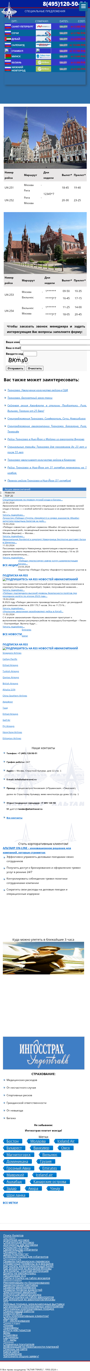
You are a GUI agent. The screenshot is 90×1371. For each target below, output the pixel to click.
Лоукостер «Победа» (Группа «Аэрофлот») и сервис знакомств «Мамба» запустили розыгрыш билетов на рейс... (41, 519)
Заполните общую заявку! (21, 1356)
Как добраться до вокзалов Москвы (27, 1268)
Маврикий (15, 1175)
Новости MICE (12, 1313)
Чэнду (55, 1188)
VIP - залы (9, 1340)
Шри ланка (16, 1195)
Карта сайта (11, 1351)
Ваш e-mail (13, 348)
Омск (65, 1148)
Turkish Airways (11, 671)
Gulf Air (6, 719)
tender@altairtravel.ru (30, 809)
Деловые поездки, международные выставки (33, 1304)
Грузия (46, 1161)
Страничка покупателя (18, 1344)
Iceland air (44, 1175)
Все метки (10, 1203)
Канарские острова (49, 1181)
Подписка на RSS (15, 575)
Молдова (38, 1141)
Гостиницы (10, 1337)
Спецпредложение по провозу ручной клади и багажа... (33, 499)
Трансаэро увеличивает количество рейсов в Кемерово (41, 460)
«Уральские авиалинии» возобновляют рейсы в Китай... (33, 611)
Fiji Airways (8, 726)
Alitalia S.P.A (9, 689)
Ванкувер (41, 1148)
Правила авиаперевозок (19, 1287)
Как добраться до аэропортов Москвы (29, 1299)
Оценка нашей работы (18, 1311)
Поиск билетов (13, 1235)
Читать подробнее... (14, 514)
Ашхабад (14, 1181)
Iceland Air (66, 1141)
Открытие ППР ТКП (16, 1247)
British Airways (10, 683)
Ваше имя (13, 342)
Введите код (14, 354)
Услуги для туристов (17, 1330)
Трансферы (11, 1328)
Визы (6, 1332)
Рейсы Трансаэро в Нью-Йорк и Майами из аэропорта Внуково (45, 439)
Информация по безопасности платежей (31, 1347)
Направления (12, 1354)
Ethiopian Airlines (12, 738)
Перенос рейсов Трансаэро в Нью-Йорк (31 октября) (39, 480)
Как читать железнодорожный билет (28, 1266)
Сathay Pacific (10, 658)
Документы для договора (20, 1245)
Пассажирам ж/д (14, 1276)
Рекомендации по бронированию (26, 1283)
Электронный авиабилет (20, 1292)
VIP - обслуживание (16, 1321)
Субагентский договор (18, 1242)
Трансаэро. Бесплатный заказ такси (29, 398)
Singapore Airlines (12, 652)
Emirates (26, 629)
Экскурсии (10, 1318)
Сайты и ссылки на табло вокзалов (26, 1278)
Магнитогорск (19, 1154)
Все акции (10, 565)
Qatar (25, 635)
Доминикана (17, 1161)
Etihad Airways (10, 665)
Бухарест (14, 1148)
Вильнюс (49, 1154)
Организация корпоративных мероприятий (33, 1306)
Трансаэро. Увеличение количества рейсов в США (37, 390)
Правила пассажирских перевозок (26, 1261)
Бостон (13, 1141)
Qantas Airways (11, 677)
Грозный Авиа (19, 1168)
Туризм (8, 1325)
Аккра (33, 1188)
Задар (12, 1188)
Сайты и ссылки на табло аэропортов (28, 1297)
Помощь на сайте (15, 1349)
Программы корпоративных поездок (28, 1309)
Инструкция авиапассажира (22, 1295)
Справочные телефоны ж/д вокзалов (28, 1264)
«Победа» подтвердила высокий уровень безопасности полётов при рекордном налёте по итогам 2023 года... (40, 594)
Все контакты (14, 817)
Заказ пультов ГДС (16, 1254)
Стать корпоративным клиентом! (26, 1316)
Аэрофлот (8, 701)
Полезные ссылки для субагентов (25, 1257)
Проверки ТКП (13, 1252)
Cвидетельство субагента (20, 1249)
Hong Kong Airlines (12, 732)
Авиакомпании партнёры (20, 1285)
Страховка (10, 1335)
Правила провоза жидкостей (22, 1290)
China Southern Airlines (15, 695)
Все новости (12, 634)
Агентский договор (16, 1240)
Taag (5, 707)
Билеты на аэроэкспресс (19, 1273)
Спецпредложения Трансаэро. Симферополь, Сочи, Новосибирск (46, 418)
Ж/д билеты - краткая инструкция (25, 1271)
